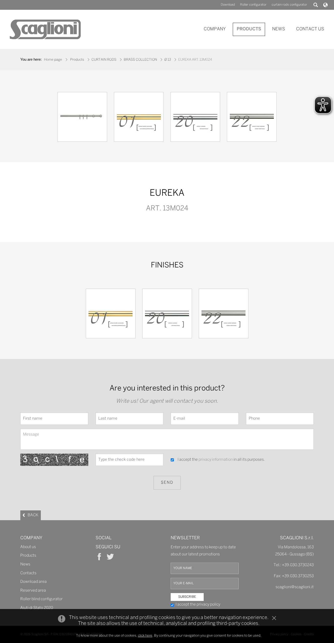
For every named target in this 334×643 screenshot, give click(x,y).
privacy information (216, 459)
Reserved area (33, 590)
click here (145, 635)
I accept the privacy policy (198, 604)
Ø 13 (167, 59)
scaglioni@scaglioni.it (295, 587)
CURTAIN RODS (103, 59)
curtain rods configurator (289, 4)
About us (28, 547)
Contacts (28, 573)
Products (77, 59)
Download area (33, 582)
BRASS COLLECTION (140, 59)
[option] (82, 118)
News (25, 564)
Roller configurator (253, 4)
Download (228, 4)
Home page (53, 59)
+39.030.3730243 (298, 565)
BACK (33, 515)
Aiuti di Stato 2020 (36, 608)
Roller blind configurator (41, 599)
